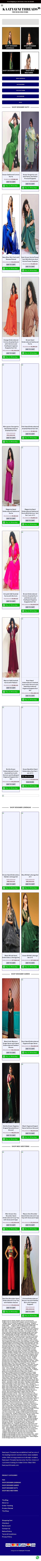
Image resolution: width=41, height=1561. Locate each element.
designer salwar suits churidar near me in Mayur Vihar (20, 1370)
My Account (6, 1526)
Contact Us (6, 1528)
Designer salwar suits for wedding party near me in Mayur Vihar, (19, 1369)
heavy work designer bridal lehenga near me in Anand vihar (20, 1419)
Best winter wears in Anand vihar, (24, 1396)
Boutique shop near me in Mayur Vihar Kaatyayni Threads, (18, 1346)
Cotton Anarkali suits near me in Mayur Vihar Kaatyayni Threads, (19, 1360)
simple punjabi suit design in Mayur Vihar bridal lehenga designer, (19, 1387)
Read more (30, 782)
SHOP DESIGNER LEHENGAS (11, 1482)
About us (5, 1503)
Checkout (5, 1523)
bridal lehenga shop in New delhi (11, 1333)
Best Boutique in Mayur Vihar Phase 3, (13, 1376)
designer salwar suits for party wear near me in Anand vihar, (19, 1431)
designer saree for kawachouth (28, 1322)
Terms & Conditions (9, 1534)
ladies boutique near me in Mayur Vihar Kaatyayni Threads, (19, 1343)
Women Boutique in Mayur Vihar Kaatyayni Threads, (18, 1363)
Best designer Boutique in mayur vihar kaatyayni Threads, (18, 1341)
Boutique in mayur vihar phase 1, (16, 1382)
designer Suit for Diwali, (9, 1320)
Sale (3, 1480)
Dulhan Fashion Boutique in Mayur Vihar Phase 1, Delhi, (17, 1378)
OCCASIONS (20, 96)
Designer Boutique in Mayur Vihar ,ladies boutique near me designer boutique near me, (20, 1388)
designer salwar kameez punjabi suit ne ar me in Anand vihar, (19, 1416)
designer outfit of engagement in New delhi (23, 1325)
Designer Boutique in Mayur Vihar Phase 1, (25, 1377)
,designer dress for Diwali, (9, 1323)
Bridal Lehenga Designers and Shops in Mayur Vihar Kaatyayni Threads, (20, 1342)
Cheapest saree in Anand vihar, (11, 1410)
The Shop (5, 1511)
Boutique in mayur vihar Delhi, (15, 1381)
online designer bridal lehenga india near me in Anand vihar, (19, 1430)
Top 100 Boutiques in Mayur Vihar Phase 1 (20, 1379)
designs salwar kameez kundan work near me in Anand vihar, (18, 1415)
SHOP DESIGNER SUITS (10, 1488)
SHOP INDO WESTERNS (10, 1491)
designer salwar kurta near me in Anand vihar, (26, 1413)
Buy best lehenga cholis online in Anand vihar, (18, 1402)
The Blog (5, 1500)
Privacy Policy (7, 1537)
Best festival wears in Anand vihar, (19, 1401)
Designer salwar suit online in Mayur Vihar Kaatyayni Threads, (19, 1357)
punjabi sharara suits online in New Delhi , (18, 1327)
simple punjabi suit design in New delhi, (16, 1334)
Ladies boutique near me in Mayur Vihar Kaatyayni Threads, (19, 1349)
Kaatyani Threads (24, 1550)
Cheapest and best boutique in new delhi (26, 1336)
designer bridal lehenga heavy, (17, 1421)
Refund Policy (7, 1531)
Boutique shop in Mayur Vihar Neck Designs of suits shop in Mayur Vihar (20, 1383)
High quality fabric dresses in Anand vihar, (19, 1397)
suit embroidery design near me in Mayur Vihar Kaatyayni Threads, (20, 1344)
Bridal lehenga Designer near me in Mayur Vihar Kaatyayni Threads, (20, 1347)
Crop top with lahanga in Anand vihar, (20, 1404)
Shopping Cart (7, 1520)
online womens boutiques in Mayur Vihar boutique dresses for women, (20, 1394)
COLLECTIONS (20, 90)
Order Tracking (7, 1505)
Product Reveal (7, 1508)
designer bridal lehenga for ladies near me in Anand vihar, (22, 1428)
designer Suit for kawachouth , (10, 1322)
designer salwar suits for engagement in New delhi (16, 1327)
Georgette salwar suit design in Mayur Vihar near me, (19, 1384)
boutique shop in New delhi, (16, 1331)
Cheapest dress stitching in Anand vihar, (22, 1409)
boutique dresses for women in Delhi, (22, 1338)
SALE (20, 102)
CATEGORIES (20, 84)
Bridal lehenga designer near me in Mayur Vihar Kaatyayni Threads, (19, 1356)
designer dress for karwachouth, (25, 1320)
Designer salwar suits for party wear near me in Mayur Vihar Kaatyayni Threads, (20, 1353)
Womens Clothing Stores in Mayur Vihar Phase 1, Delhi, (21, 1373)
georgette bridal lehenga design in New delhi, (25, 1332)
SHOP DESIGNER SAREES (10, 1485)
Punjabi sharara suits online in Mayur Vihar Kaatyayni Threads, (19, 1358)
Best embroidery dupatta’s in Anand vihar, (21, 1399)
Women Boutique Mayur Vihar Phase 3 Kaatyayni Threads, (19, 1362)
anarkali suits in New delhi (15, 1329)
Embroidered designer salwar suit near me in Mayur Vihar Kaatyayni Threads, (20, 1354)
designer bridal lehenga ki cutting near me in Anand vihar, (19, 1417)
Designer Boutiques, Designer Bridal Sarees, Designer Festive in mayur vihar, (19, 1372)
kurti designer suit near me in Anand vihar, (14, 1414)
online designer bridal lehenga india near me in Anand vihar (20, 1437)
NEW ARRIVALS (20, 78)
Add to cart (10, 182)
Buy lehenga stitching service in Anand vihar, (18, 1407)
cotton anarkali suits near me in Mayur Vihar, (18, 1368)
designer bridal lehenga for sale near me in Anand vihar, (18, 1432)
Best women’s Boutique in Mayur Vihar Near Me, (20, 1391)
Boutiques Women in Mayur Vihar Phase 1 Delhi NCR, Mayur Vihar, (20, 1374)
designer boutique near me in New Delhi (13, 1337)
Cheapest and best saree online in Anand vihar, (19, 1407)
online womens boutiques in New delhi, (19, 1339)
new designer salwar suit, (21, 1422)
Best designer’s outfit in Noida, (29, 1340)
